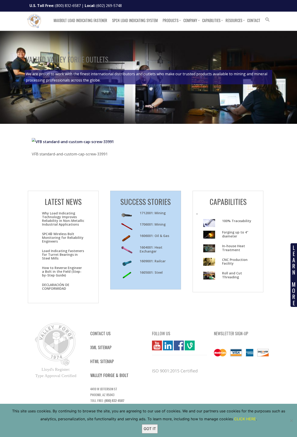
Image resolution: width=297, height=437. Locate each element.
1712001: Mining (153, 213)
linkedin (168, 345)
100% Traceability (236, 221)
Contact (253, 20)
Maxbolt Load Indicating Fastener (80, 20)
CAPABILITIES (228, 201)
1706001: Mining (153, 224)
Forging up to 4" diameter (235, 234)
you (155, 345)
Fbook (179, 345)
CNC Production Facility (235, 261)
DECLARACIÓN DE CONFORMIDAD (55, 287)
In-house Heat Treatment (233, 248)
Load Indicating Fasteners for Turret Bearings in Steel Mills (63, 254)
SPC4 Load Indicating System (135, 20)
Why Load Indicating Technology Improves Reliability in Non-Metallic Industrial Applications (63, 219)
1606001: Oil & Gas (154, 235)
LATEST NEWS (63, 201)
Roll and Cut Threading (232, 275)
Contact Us (100, 333)
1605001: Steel (151, 272)
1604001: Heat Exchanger (151, 249)
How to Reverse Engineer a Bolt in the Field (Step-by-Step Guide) (62, 271)
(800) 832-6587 (68, 5)
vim (188, 345)
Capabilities (211, 20)
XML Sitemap (101, 347)
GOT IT (150, 428)
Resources (234, 20)
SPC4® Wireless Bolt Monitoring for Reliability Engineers (63, 237)
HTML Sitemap (102, 361)
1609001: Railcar (153, 261)
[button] (267, 20)
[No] (291, 420)
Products (170, 20)
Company (190, 20)
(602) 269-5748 (109, 5)
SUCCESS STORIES (145, 201)
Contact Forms (37, 92)
